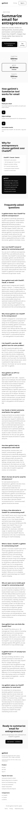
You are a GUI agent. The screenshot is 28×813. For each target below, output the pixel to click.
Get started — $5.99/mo (14, 742)
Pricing (15, 3)
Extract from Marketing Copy (9, 782)
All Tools (4, 769)
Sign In (3, 771)
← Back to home (6, 12)
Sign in (22, 3)
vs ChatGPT (4, 795)
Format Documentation (7, 784)
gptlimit (5, 3)
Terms (6, 808)
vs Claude (4, 797)
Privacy (11, 808)
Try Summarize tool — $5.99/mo (9, 44)
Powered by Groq (19, 808)
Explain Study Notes (7, 786)
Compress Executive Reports (9, 788)
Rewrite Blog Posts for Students (10, 780)
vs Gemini (4, 799)
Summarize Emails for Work (9, 778)
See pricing (22, 44)
